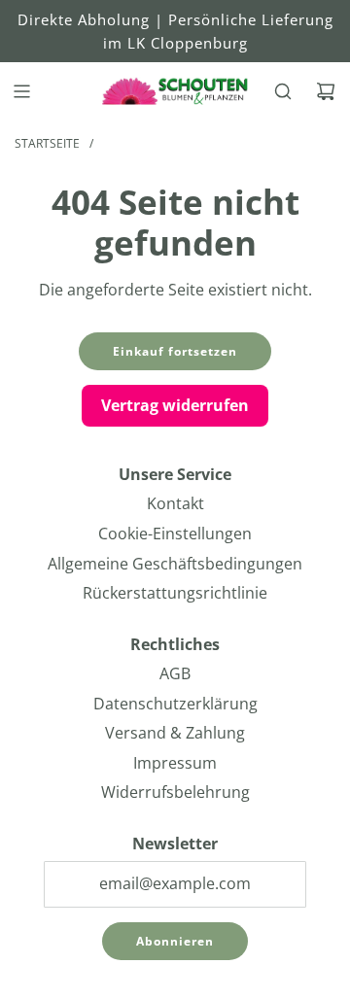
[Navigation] (21, 91)
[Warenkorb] (325, 91)
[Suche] (283, 91)
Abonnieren (175, 941)
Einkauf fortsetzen (175, 351)
